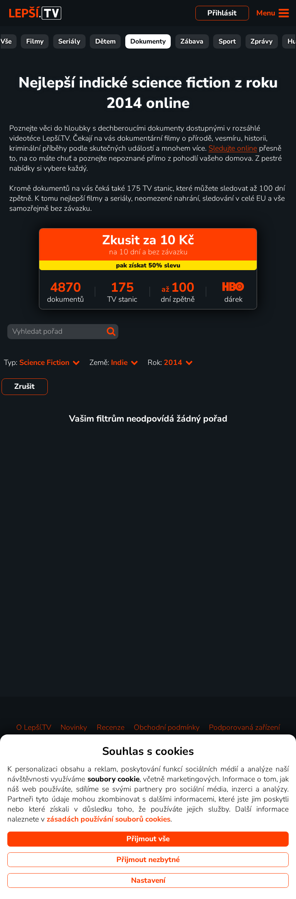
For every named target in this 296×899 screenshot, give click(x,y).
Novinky (74, 728)
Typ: (37, 363)
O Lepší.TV (33, 728)
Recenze (110, 728)
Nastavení (148, 880)
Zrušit (24, 386)
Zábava (192, 41)
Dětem (105, 41)
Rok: (166, 363)
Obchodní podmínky (167, 728)
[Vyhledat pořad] (111, 331)
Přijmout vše (148, 839)
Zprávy (261, 41)
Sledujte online (233, 148)
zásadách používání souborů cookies (108, 819)
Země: (109, 363)
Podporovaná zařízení (244, 728)
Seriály (69, 41)
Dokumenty (148, 41)
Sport (227, 41)
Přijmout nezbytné (148, 860)
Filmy (35, 41)
